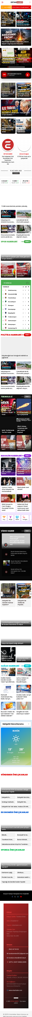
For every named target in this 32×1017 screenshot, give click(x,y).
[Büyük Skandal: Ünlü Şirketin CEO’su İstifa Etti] (6, 565)
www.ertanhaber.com (15, 990)
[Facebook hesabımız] (12, 897)
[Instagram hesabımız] (18, 897)
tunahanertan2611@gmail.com (18, 953)
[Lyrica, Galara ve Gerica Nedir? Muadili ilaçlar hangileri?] (23, 672)
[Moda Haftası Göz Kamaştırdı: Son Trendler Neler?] (6, 574)
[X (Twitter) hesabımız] (15, 897)
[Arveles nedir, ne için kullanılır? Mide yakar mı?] (23, 689)
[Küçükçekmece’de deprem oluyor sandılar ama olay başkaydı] (23, 229)
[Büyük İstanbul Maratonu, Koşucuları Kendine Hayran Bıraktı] (6, 557)
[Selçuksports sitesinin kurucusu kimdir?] (8, 214)
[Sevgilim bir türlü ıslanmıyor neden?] (23, 706)
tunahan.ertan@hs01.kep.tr (17, 958)
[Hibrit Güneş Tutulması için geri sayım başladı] (23, 421)
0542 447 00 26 (14, 949)
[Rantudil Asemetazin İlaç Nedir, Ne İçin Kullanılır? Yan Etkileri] (8, 689)
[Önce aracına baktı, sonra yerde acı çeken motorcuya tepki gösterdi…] (8, 229)
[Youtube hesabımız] (21, 897)
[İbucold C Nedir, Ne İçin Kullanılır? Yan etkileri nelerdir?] (8, 706)
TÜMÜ (16, 173)
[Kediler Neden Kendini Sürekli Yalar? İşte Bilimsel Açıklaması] (8, 672)
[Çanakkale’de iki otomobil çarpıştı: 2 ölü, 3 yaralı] (23, 214)
